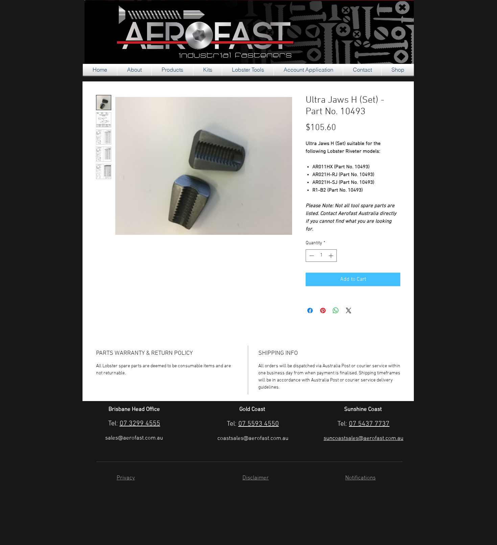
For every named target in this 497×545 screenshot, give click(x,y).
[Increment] (331, 256)
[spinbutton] (321, 256)
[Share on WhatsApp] (336, 310)
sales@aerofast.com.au (134, 438)
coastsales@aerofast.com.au (252, 438)
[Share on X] (349, 310)
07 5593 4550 (258, 424)
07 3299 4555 (140, 424)
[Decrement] (311, 256)
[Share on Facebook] (310, 310)
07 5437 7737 (369, 424)
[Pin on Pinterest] (323, 310)
